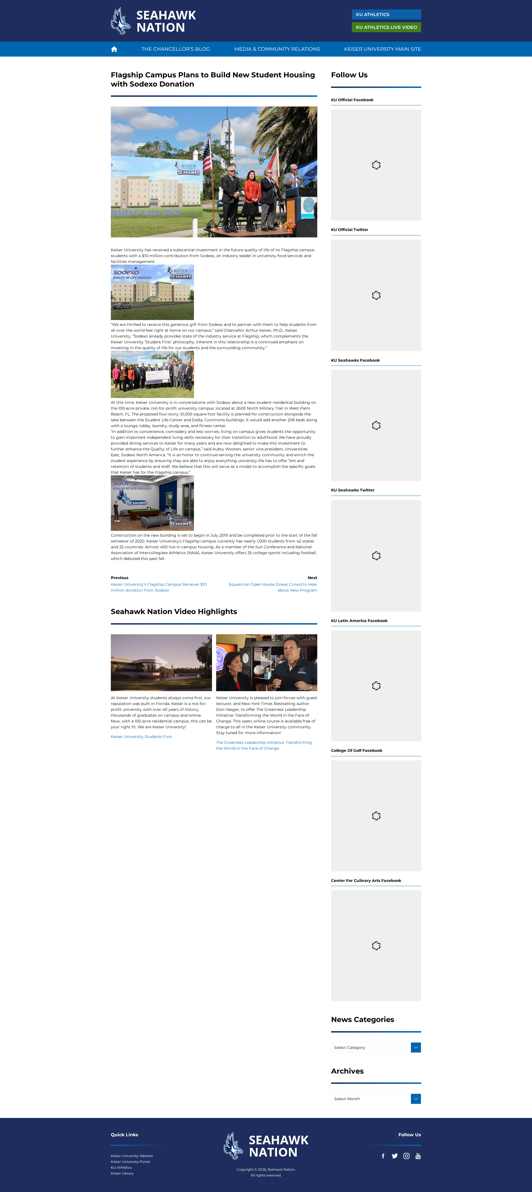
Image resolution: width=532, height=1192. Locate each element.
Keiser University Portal (130, 1162)
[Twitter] (395, 1156)
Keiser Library (122, 1173)
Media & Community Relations (277, 49)
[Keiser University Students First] (161, 662)
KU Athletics (121, 1167)
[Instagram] (406, 1156)
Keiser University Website (132, 1156)
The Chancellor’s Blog (176, 49)
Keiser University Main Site (382, 49)
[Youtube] (418, 1156)
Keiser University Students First (141, 736)
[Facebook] (383, 1156)
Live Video (386, 27)
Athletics (372, 14)
